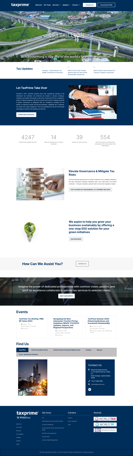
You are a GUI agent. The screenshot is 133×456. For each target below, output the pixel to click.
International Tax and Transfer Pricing (52, 421)
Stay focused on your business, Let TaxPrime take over (90, 189)
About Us (38, 5)
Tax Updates (19, 434)
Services (56, 5)
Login (17, 444)
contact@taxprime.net (97, 384)
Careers (75, 5)
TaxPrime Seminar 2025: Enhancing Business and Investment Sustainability (99, 321)
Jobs (69, 424)
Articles (18, 440)
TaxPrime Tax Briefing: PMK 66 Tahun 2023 (31, 320)
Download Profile (106, 5)
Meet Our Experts (66, 296)
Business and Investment (49, 433)
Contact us (82, 264)
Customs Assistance (47, 424)
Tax (43, 418)
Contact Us (89, 5)
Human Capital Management (50, 440)
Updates (66, 5)
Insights (18, 437)
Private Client (45, 436)
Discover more (76, 239)
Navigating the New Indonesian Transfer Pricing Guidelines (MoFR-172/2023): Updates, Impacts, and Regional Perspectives (66, 323)
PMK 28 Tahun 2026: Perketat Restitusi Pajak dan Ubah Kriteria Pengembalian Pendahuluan (77, 72)
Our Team (47, 5)
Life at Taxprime (72, 421)
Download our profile (26, 114)
